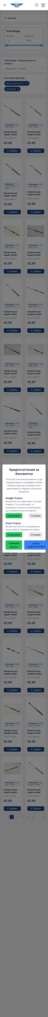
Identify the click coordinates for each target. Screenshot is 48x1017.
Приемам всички (14, 545)
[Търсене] (37, 5)
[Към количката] (43, 5)
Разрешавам (14, 515)
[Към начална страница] (16, 4)
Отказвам (35, 515)
